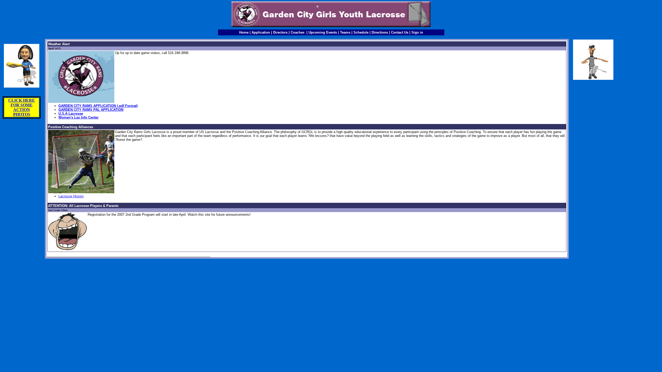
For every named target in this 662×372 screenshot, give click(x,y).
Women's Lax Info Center (78, 117)
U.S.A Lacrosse (70, 113)
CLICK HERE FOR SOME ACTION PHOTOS (21, 107)
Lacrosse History (71, 196)
